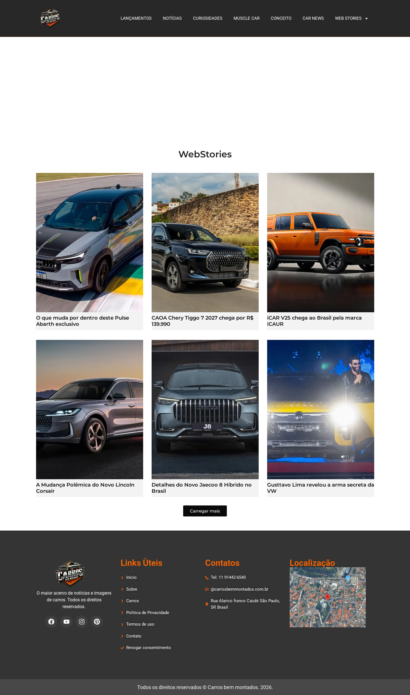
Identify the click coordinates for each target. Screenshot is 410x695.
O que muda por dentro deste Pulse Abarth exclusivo (82, 321)
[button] (205, 510)
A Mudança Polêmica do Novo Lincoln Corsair (85, 488)
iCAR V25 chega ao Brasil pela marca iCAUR (314, 321)
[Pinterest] (97, 621)
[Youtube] (66, 621)
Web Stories (348, 18)
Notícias (172, 18)
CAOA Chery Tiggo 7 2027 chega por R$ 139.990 (202, 321)
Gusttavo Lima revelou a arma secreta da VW (320, 488)
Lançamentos (136, 18)
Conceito (281, 18)
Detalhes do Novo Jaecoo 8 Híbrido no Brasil (202, 488)
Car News (313, 18)
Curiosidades (207, 18)
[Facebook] (51, 621)
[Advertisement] (205, 79)
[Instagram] (82, 621)
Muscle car (247, 18)
